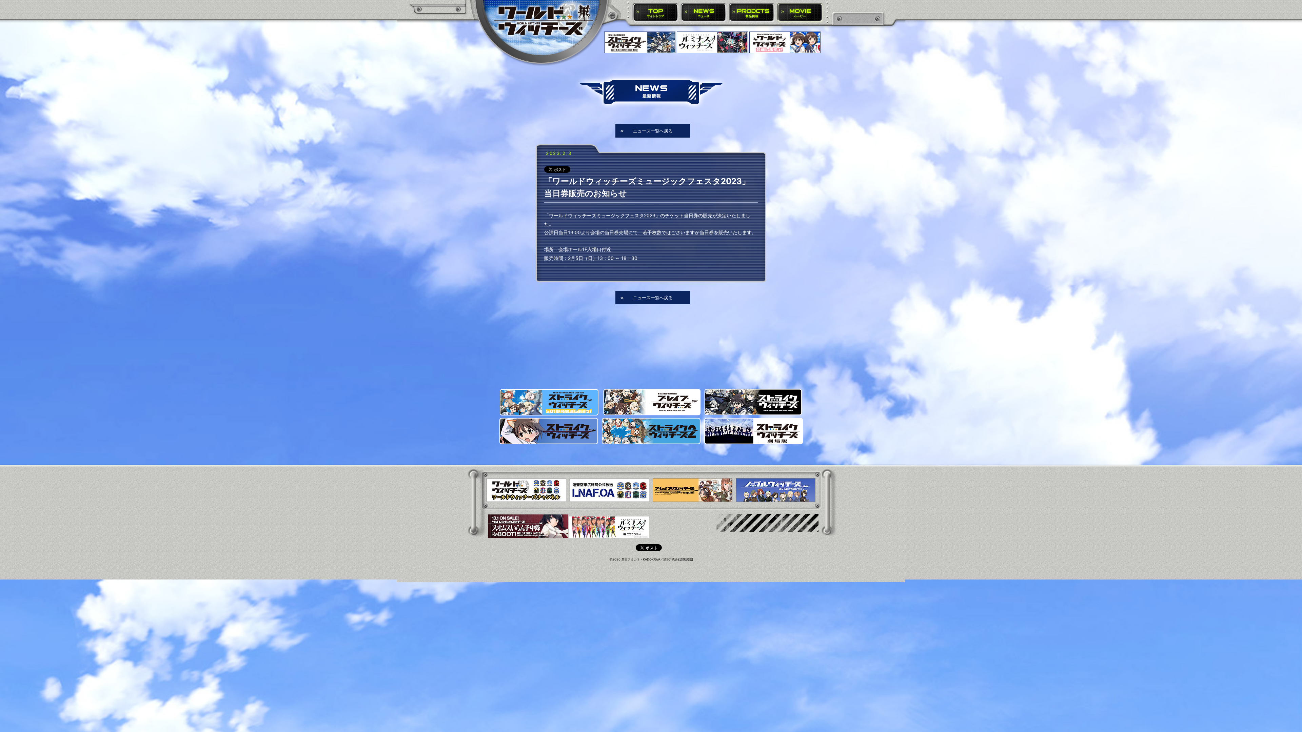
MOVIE (800, 13)
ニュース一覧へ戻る (653, 131)
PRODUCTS (752, 13)
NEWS (703, 13)
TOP (655, 13)
